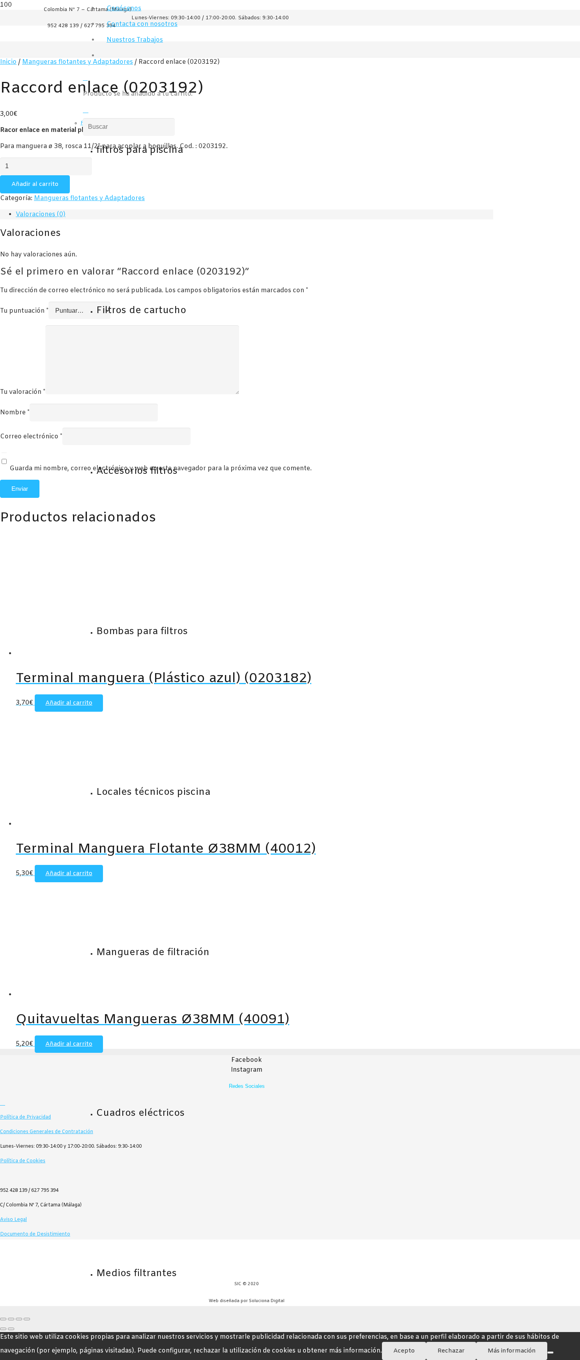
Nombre (15, 412)
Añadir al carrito (34, 184)
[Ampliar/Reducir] (3, 1319)
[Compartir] (19, 1319)
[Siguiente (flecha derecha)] (11, 1329)
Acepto (404, 1351)
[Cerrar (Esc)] (27, 1319)
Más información (512, 1351)
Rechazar (451, 1351)
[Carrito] (85, 78)
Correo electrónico (31, 436)
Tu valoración (22, 392)
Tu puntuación (24, 311)
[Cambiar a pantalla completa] (11, 1319)
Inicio (8, 62)
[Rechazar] (550, 1352)
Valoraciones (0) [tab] (40, 214)
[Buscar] (85, 110)
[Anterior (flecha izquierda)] (3, 1329)
